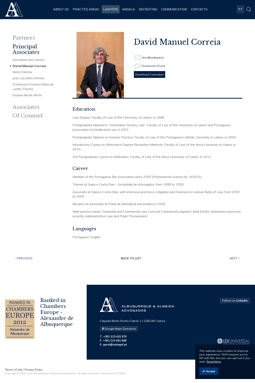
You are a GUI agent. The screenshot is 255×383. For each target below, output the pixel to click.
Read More (214, 361)
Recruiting (148, 9)
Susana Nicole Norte (27, 95)
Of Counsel (28, 116)
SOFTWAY (119, 373)
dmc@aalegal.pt (153, 57)
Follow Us (235, 300)
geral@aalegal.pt (115, 344)
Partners (24, 38)
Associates (26, 107)
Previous (24, 258)
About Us (61, 9)
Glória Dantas (22, 72)
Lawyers (110, 9)
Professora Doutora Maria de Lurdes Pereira (33, 86)
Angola (128, 9)
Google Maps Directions (120, 328)
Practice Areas (86, 9)
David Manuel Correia (29, 66)
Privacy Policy (33, 369)
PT (240, 9)
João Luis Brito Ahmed (28, 78)
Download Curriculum (149, 74)
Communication (174, 9)
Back (131, 258)
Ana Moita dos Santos (28, 60)
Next (234, 258)
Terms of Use (14, 369)
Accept (210, 371)
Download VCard (153, 66)
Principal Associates (26, 49)
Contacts (199, 9)
